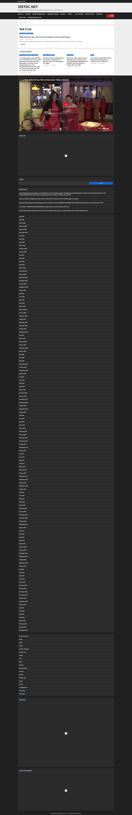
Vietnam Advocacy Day (34, 17)
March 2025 (22, 245)
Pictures (21, 665)
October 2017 (22, 444)
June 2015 (21, 534)
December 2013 (23, 592)
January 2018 (22, 434)
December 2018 (23, 399)
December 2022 (23, 316)
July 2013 (21, 608)
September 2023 (23, 287)
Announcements (23, 55)
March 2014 (22, 582)
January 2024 (22, 274)
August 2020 (22, 351)
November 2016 (23, 479)
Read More (23, 44)
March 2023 (22, 306)
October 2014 (22, 559)
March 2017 (22, 466)
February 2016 (23, 508)
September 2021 (23, 332)
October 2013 (22, 598)
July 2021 (21, 335)
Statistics (99, 14)
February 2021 (23, 341)
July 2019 (21, 377)
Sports (21, 681)
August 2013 (22, 604)
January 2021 (22, 345)
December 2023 (23, 277)
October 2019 (22, 367)
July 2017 (21, 454)
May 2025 (21, 239)
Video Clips (22, 17)
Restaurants (22, 678)
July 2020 (21, 354)
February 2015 (23, 547)
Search (21, 179)
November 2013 (23, 595)
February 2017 (23, 470)
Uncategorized (30, 33)
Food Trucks (22, 652)
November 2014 (23, 556)
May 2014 (21, 576)
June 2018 (21, 418)
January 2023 (22, 313)
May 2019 (21, 383)
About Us (20, 14)
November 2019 (23, 364)
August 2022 (22, 319)
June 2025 (21, 236)
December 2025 (23, 232)
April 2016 (22, 502)
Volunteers (22, 694)
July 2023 (21, 293)
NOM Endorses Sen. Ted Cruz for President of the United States (44, 37)
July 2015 (21, 531)
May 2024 (21, 261)
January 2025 (22, 252)
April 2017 (22, 463)
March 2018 (22, 428)
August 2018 (22, 412)
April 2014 (22, 579)
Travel (21, 684)
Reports (21, 671)
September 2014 (23, 563)
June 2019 (21, 380)
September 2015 (23, 524)
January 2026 (22, 229)
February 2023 (23, 309)
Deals (20, 642)
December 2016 (23, 476)
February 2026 (23, 226)
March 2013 (22, 620)
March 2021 (22, 338)
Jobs (20, 658)
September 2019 (23, 370)
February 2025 (23, 248)
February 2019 (23, 393)
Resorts (21, 674)
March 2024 (22, 268)
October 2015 (22, 521)
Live (112, 16)
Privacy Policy (89, 14)
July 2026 (21, 216)
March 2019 (22, 389)
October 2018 (22, 406)
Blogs (20, 639)
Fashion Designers (24, 649)
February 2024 (23, 271)
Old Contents (79, 14)
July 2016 (21, 492)
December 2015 (23, 515)
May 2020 (21, 361)
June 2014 (21, 572)
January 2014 (22, 588)
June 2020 (21, 357)
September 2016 (23, 486)
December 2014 (23, 553)
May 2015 (21, 537)
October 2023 (22, 284)
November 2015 (23, 518)
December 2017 (23, 438)
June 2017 (21, 457)
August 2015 (22, 527)
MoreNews (71, 813)
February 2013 (23, 624)
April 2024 (22, 264)
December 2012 (23, 630)
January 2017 (22, 473)
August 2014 (22, 566)
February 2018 (23, 431)
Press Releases (23, 33)
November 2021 (23, 325)
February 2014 (23, 585)
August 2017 (22, 450)
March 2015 (22, 543)
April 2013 (22, 617)
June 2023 (21, 296)
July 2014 (21, 569)
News (20, 662)
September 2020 (23, 348)
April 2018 (22, 425)
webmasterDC (23, 72)
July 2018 (21, 415)
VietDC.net (28, 6)
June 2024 (21, 258)
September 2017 (23, 447)
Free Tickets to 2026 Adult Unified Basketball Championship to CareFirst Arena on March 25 (100, 59)
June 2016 (21, 495)
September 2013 (23, 601)
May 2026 (21, 220)
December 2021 (23, 322)
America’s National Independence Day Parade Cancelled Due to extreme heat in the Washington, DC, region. (53, 60)
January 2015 (22, 550)
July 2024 (21, 255)
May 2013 (21, 614)
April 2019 (22, 386)
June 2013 (21, 611)
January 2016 (22, 511)
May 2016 (21, 499)
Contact (63, 14)
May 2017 (21, 460)
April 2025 (22, 242)
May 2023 (21, 300)
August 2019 (22, 373)
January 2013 (22, 627)
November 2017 (23, 441)
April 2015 (22, 540)
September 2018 (23, 409)
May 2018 (21, 422)
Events (70, 14)
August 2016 (22, 489)
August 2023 (22, 290)
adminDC (22, 39)
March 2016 (22, 505)
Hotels (21, 655)
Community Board (53, 14)
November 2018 (23, 402)
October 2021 (22, 329)
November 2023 (23, 280)
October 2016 (22, 483)
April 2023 (22, 303)
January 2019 (22, 396)
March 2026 (22, 223)
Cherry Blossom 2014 (38, 14)
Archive (28, 14)
